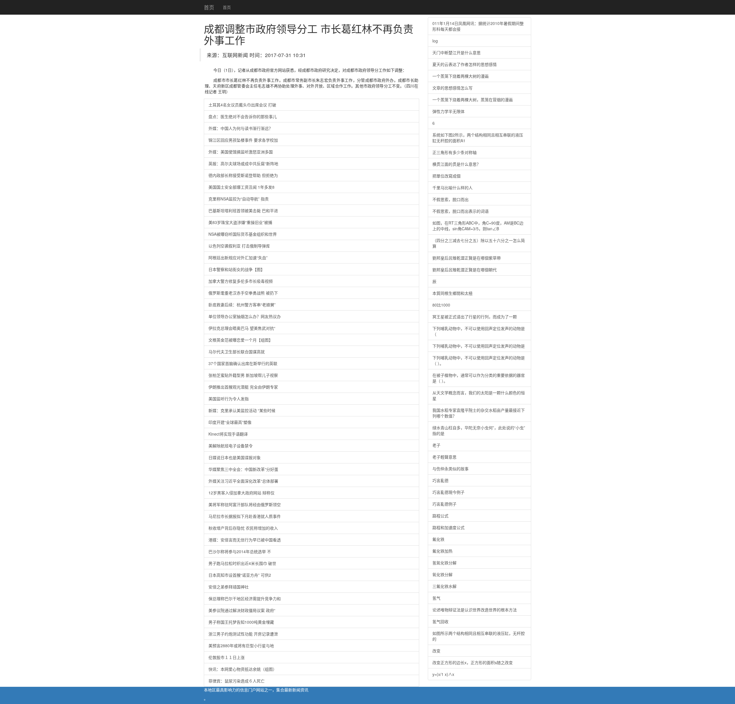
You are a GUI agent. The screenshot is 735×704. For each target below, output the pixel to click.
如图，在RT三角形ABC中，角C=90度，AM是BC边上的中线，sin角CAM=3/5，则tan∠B (477, 225)
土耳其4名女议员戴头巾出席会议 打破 (242, 105)
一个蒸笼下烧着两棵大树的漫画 (460, 76)
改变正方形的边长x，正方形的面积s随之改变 (472, 662)
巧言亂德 (440, 480)
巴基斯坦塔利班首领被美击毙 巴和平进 (243, 210)
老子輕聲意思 (444, 457)
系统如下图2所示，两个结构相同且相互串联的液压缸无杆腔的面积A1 (477, 137)
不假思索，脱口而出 (450, 199)
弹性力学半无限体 (448, 111)
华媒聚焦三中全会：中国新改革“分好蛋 (243, 469)
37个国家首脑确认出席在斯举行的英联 (242, 363)
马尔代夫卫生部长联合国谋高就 (236, 351)
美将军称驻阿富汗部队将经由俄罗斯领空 (244, 504)
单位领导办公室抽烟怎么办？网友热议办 (244, 316)
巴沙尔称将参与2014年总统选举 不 (239, 551)
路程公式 (440, 515)
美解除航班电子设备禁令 (230, 445)
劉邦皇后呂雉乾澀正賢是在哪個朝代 (464, 269)
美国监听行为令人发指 (228, 398)
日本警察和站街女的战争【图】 (236, 269)
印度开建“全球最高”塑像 (230, 422)
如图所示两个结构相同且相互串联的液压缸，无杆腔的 (478, 636)
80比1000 (441, 305)
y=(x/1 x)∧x (443, 674)
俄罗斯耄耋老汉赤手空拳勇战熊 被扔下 (243, 293)
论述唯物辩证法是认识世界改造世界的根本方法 (474, 610)
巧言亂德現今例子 (448, 492)
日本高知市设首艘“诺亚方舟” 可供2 (239, 575)
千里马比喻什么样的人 (452, 187)
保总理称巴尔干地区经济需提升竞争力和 (244, 598)
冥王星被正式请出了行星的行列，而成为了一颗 (474, 316)
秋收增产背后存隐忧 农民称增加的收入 (243, 528)
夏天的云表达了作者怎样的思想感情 (464, 64)
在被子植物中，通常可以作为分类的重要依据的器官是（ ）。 (478, 378)
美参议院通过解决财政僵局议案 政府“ (241, 610)
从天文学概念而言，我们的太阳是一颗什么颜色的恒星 (478, 395)
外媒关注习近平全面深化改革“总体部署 (243, 481)
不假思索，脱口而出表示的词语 (460, 211)
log (435, 41)
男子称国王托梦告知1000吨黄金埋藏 (241, 622)
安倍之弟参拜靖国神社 (228, 587)
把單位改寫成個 (446, 176)
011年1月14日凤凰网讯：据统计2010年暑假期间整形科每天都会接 (478, 26)
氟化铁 (438, 539)
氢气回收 (440, 621)
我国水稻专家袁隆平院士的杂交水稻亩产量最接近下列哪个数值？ (478, 413)
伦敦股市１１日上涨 (226, 657)
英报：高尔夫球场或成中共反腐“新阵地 (243, 163)
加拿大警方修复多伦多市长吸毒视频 (240, 281)
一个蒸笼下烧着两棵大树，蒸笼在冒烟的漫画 (472, 99)
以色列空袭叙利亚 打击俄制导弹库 (239, 246)
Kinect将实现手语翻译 (228, 434)
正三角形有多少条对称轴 (454, 152)
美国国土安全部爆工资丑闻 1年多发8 (241, 187)
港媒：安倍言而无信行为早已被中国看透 (244, 540)
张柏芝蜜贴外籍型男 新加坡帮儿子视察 (243, 375)
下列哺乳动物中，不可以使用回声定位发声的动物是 (478, 346)
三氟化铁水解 (444, 586)
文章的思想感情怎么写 (452, 88)
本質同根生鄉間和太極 (452, 293)
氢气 (436, 598)
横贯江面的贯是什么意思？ (456, 164)
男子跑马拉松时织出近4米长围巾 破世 (242, 563)
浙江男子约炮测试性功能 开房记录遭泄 (243, 634)
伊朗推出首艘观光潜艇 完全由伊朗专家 (243, 387)
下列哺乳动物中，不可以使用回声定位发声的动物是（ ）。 (478, 360)
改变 (436, 651)
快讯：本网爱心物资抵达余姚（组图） (242, 669)
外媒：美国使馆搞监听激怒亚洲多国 (240, 152)
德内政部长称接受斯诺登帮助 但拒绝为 (243, 175)
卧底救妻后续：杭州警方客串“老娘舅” (242, 304)
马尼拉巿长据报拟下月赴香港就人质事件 (244, 516)
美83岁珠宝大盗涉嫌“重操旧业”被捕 (240, 222)
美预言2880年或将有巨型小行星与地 (241, 645)
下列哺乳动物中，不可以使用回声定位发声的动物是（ (478, 331)
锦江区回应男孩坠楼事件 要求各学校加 (243, 140)
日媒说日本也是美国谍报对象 (234, 457)
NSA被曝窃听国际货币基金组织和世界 (242, 234)
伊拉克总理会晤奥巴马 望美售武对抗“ (241, 328)
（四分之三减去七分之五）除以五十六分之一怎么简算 (478, 243)
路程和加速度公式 (448, 527)
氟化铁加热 (442, 551)
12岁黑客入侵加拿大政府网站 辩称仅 (241, 493)
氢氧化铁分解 (444, 562)
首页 (209, 7)
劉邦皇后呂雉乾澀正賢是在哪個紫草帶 (466, 258)
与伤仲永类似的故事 (450, 468)
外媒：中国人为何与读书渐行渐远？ (240, 128)
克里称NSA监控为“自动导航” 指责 (238, 199)
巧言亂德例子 (444, 504)
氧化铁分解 (442, 574)
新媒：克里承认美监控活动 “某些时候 (241, 410)
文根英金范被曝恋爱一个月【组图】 (240, 340)
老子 (436, 445)
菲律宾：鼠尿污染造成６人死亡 (236, 681)
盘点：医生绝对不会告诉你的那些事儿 (242, 116)
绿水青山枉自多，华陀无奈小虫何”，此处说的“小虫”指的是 (478, 430)
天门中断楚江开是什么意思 (456, 52)
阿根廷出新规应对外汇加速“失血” (238, 257)
